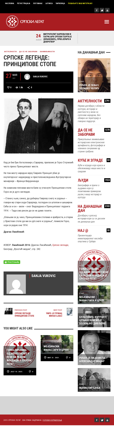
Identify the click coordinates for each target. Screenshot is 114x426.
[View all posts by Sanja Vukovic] (27, 77)
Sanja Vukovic (40, 76)
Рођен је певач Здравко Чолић (89, 87)
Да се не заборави (28, 52)
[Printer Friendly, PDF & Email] (12, 262)
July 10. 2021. (16, 372)
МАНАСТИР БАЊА (89, 387)
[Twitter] (102, 10)
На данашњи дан (94, 208)
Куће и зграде (94, 160)
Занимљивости (47, 52)
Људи (94, 180)
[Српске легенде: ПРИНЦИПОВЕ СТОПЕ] (38, 125)
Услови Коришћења (52, 420)
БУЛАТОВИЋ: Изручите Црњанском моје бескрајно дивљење (93, 320)
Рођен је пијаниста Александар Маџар (92, 359)
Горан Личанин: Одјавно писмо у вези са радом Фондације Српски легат (93, 273)
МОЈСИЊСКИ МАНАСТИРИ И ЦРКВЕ (91, 298)
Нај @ (94, 230)
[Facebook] (96, 10)
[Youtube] (107, 10)
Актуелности (10, 52)
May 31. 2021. (54, 358)
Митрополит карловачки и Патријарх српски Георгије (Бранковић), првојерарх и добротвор (57, 38)
